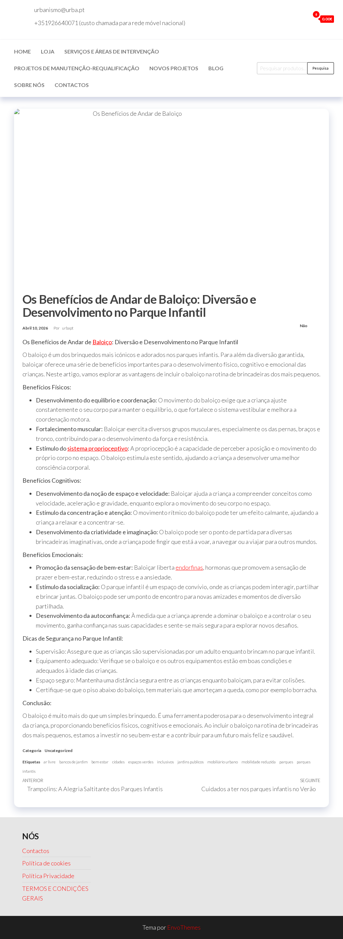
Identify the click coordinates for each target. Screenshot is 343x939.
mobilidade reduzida (259, 761)
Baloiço (102, 342)
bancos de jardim (73, 761)
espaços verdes (140, 761)
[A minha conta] (303, 18)
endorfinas (189, 567)
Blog (215, 68)
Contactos (72, 85)
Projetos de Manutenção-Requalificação (76, 68)
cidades (118, 761)
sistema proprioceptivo (97, 448)
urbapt (67, 328)
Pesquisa (321, 68)
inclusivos (165, 761)
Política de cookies (46, 863)
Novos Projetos (173, 68)
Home (22, 51)
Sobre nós (29, 85)
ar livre (50, 761)
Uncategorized (58, 750)
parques (286, 761)
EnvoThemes (184, 927)
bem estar (100, 761)
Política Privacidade (48, 875)
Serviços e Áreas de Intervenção (111, 51)
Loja (47, 51)
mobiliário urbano (222, 761)
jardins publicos (191, 761)
